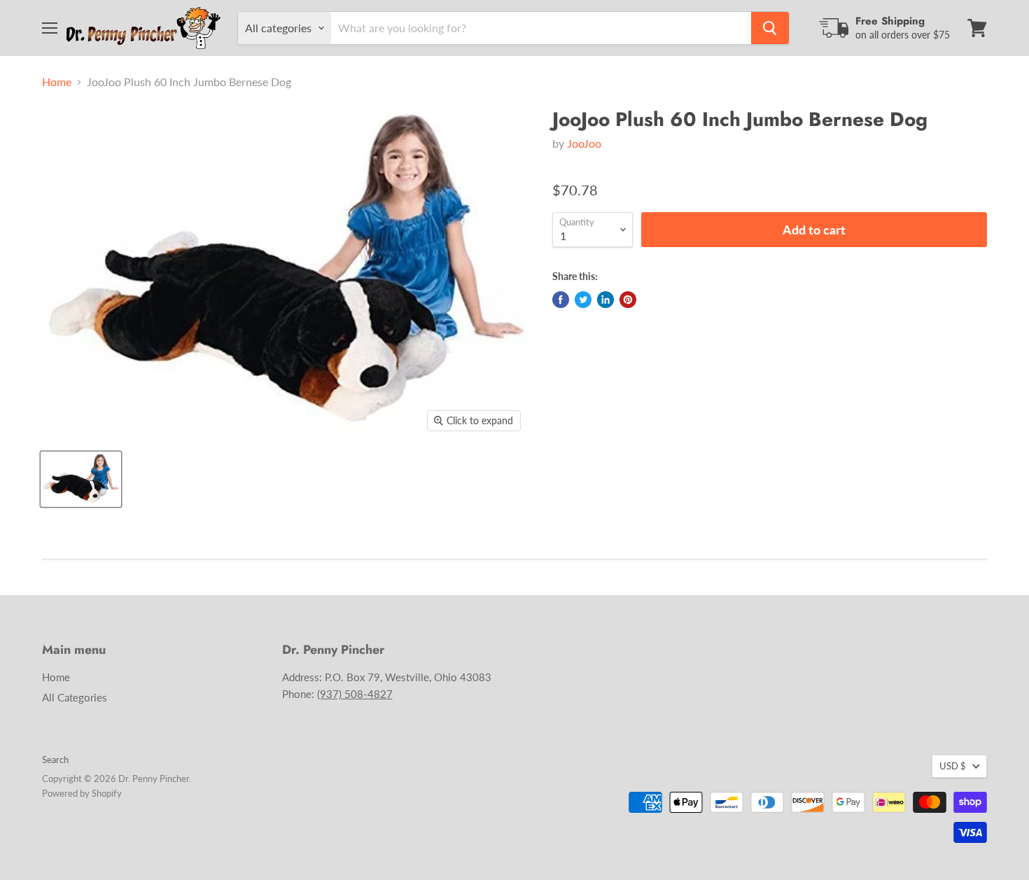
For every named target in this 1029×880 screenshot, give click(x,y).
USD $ (952, 765)
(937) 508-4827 (355, 693)
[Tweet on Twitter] (583, 299)
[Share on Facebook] (560, 299)
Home (56, 82)
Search (55, 759)
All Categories (74, 697)
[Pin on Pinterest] (628, 299)
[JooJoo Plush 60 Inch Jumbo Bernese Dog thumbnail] (81, 479)
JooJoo (584, 143)
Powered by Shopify (82, 793)
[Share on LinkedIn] (605, 299)
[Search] (770, 28)
